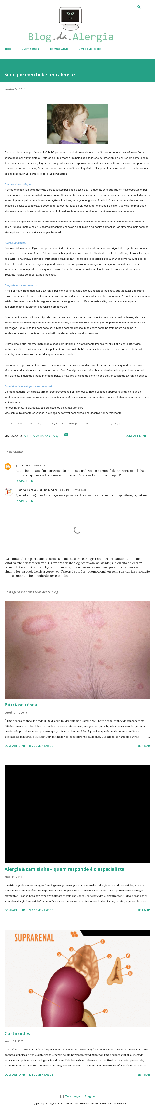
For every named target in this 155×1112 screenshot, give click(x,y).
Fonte (7, 424)
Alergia (29, 436)
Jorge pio (22, 465)
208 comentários (40, 1074)
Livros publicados (89, 48)
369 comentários (40, 746)
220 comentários (40, 910)
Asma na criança (48, 436)
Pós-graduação (59, 48)
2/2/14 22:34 (38, 465)
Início (8, 48)
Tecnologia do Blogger (79, 1096)
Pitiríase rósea (21, 704)
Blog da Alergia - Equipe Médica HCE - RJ (42, 490)
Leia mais (144, 746)
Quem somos (30, 48)
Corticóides (17, 1033)
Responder (24, 481)
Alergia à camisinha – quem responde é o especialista (65, 869)
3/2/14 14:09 (79, 490)
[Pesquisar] (139, 7)
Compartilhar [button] (136, 436)
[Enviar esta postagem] (66, 436)
